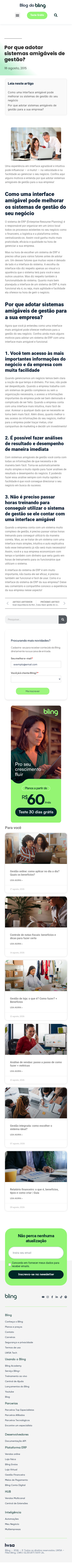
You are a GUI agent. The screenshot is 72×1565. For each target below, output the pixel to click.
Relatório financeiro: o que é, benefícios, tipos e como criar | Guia (34, 1191)
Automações (12, 1519)
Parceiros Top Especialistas (19, 1410)
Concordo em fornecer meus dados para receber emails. (35, 1264)
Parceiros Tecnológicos (17, 1420)
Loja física (10, 1459)
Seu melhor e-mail (22, 658)
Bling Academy (13, 1366)
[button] (17, 15)
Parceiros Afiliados (15, 1415)
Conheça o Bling (14, 1322)
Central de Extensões (16, 1503)
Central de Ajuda (14, 1381)
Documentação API (15, 1441)
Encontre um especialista (18, 1425)
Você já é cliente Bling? (25, 672)
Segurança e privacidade (19, 1342)
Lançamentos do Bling (17, 1386)
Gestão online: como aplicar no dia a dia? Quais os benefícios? (34, 873)
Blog (7, 1397)
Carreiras (10, 1337)
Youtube (9, 1392)
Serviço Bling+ (12, 1371)
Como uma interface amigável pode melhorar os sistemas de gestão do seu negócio (33, 96)
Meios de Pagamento (16, 1480)
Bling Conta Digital (15, 1485)
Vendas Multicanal (15, 1498)
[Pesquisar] (63, 619)
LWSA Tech (11, 1353)
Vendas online (12, 1454)
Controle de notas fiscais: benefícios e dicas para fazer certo (33, 936)
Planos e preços (13, 1327)
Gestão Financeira (15, 1475)
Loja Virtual (11, 1470)
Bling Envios (11, 1464)
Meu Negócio (12, 1524)
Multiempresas (13, 1529)
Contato (9, 1332)
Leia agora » (16, 880)
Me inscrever (33, 691)
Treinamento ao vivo (16, 1376)
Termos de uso (13, 1348)
